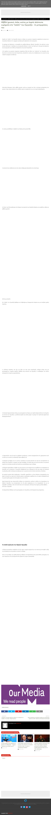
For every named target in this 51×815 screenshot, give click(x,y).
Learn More (23, 6)
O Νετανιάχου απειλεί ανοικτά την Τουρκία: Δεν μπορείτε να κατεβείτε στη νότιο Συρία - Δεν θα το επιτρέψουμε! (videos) (25, 745)
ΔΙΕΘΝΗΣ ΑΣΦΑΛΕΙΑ (5, 707)
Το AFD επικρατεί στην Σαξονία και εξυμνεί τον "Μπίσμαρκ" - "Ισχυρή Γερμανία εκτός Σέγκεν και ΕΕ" (8, 745)
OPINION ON (10, 813)
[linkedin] (30, 807)
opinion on (4, 30)
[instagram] (27, 807)
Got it (29, 6)
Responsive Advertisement (25, 12)
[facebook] (21, 807)
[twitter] (24, 807)
